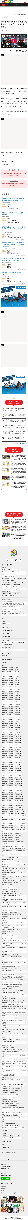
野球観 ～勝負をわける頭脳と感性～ (10, 1016)
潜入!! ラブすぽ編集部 (7, 601)
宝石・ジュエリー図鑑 (7, 885)
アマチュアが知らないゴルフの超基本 (10, 986)
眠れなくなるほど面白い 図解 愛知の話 (11, 697)
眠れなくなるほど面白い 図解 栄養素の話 (11, 740)
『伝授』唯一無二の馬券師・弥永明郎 (10, 609)
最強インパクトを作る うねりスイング (11, 988)
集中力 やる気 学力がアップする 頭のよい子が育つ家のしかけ (14, 919)
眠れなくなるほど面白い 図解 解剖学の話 (11, 745)
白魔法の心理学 (15, 954)
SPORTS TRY (5, 650)
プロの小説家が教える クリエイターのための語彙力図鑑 (14, 1071)
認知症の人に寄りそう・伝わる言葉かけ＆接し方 (13, 929)
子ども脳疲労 (5, 916)
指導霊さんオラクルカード (19, 1084)
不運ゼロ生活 (5, 1092)
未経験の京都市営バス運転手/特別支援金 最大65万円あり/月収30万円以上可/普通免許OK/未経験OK (13, 244)
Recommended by (16, 443)
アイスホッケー (16, 593)
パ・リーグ (19, 1138)
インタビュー (5, 1135)
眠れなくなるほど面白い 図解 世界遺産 (11, 715)
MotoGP (12, 595)
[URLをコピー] (23, 51)
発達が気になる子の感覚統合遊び (9, 912)
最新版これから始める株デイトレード (10, 1099)
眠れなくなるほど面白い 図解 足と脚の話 (11, 736)
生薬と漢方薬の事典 (6, 1107)
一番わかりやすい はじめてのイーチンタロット (13, 1086)
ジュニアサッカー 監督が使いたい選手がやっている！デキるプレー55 (14, 971)
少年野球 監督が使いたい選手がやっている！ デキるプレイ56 (14, 1022)
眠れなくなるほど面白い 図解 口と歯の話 (11, 743)
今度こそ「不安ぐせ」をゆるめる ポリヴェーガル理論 (14, 940)
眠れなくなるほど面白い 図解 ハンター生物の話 (13, 813)
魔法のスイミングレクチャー (8, 1045)
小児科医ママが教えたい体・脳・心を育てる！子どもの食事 (14, 896)
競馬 (15, 5)
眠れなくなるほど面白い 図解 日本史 (10, 693)
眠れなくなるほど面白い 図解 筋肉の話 (11, 704)
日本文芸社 (4, 655)
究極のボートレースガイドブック (9, 1097)
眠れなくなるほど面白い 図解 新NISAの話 (11, 788)
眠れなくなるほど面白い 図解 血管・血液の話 (12, 801)
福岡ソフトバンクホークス (20, 582)
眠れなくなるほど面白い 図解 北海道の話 (11, 770)
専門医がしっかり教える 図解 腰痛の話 (11, 833)
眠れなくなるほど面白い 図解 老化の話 (11, 734)
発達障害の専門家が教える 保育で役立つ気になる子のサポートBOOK (14, 907)
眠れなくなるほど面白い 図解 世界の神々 (11, 758)
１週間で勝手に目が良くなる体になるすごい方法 (13, 846)
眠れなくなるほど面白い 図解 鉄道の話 (11, 719)
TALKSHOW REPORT (7, 630)
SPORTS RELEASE (7, 1141)
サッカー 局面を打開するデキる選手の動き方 (12, 1033)
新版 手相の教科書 (6, 1077)
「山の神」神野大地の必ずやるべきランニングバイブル (14, 1042)
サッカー (4, 569)
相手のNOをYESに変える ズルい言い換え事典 (12, 1061)
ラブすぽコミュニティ (7, 659)
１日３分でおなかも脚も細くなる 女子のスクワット (14, 880)
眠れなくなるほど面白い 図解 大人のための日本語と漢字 (14, 820)
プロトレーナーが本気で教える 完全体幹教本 (12, 1049)
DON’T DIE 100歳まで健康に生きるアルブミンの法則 (14, 868)
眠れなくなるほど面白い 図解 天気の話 (11, 721)
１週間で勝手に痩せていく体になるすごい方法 (12, 844)
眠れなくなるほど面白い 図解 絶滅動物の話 (12, 781)
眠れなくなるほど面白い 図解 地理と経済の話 (12, 798)
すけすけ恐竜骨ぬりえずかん (8, 887)
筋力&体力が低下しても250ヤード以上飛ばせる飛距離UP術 (14, 1009)
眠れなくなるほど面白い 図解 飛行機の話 (11, 768)
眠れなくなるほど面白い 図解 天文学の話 (11, 760)
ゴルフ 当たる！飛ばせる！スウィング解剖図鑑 (13, 990)
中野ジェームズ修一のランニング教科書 (11, 1039)
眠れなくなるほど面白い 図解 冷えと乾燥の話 (12, 807)
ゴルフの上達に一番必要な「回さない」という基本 (13, 982)
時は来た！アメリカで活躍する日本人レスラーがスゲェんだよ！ (14, 614)
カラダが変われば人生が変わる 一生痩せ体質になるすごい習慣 (14, 873)
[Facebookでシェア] (14, 51)
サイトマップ (4, 1171)
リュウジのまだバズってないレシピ (10, 1125)
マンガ (3, 621)
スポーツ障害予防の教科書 (8, 1047)
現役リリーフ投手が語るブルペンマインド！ (12, 607)
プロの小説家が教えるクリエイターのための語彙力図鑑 (14, 1067)
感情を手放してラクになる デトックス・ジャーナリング (14, 951)
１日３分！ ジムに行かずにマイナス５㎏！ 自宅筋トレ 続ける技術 (14, 1056)
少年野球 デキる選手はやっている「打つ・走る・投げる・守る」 (14, 1026)
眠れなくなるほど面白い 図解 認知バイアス (12, 792)
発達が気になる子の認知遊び (8, 910)
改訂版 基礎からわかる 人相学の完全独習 (11, 1082)
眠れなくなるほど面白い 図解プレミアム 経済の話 (13, 827)
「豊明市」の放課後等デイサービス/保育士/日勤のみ (12, 213)
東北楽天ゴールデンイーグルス (9, 580)
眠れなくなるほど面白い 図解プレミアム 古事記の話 (14, 825)
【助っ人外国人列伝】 (19, 642)
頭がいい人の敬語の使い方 (8, 974)
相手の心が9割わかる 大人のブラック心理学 (12, 957)
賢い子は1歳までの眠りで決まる (9, 891)
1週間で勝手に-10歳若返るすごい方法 (10, 839)
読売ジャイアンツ (15, 569)
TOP (2, 14)
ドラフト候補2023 (6, 584)
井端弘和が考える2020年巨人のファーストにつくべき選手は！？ (15, 174)
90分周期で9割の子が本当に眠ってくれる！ (12, 893)
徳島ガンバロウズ (6, 591)
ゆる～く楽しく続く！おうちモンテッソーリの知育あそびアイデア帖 (14, 903)
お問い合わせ (4, 1173)
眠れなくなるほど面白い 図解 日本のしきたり (12, 805)
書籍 (3, 665)
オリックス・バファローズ (8, 576)
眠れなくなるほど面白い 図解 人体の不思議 (12, 790)
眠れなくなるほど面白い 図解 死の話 (10, 676)
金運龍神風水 (13, 1092)
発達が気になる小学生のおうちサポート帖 (11, 914)
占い (3, 618)
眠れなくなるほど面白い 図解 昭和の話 (11, 708)
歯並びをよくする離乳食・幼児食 (9, 889)
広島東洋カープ (14, 572)
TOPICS (4, 1133)
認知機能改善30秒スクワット (8, 931)
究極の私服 (4, 1130)
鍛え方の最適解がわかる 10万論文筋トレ (11, 882)
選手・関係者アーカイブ (8, 1153)
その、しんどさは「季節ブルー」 (9, 936)
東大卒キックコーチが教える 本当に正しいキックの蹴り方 (14, 1036)
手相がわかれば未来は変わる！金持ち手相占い (12, 1080)
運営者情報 (3, 1164)
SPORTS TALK (7, 14)
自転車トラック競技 (6, 593)
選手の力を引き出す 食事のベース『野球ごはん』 (13, 611)
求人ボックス (23, 209)
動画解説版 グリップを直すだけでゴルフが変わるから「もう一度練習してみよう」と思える (14, 1003)
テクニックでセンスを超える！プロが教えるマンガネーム (14, 1118)
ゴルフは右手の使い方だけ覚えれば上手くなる (12, 992)
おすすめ (4, 662)
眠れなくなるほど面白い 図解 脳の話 (10, 682)
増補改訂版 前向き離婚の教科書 (9, 968)
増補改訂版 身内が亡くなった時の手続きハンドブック (14, 923)
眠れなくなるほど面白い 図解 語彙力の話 (11, 751)
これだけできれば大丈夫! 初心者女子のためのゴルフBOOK (14, 1012)
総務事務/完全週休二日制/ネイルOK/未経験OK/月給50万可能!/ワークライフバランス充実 (13, 228)
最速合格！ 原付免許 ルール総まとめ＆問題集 (12, 980)
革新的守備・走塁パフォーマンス (9, 1031)
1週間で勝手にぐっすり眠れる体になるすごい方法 (13, 848)
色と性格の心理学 (6, 954)
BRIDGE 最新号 (6, 637)
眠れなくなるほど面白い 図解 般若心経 (11, 723)
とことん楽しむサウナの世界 (8, 1123)
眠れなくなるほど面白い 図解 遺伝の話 (11, 699)
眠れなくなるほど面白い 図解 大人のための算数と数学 (14, 816)
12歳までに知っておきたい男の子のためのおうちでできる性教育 (14, 899)
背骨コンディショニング (7, 876)
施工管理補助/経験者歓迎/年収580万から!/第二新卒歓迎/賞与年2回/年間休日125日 (13, 199)
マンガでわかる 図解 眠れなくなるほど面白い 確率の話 (14, 830)
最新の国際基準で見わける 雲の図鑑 (10, 1103)
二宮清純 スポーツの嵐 (7, 642)
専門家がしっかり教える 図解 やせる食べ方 (12, 835)
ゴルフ (11, 5)
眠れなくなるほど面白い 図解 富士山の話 (11, 755)
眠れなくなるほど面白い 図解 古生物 (10, 687)
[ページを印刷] (26, 51)
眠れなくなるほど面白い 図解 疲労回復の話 (12, 794)
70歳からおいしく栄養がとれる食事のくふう (12, 870)
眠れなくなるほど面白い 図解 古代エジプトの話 (13, 811)
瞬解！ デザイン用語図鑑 (8, 1121)
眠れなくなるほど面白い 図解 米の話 (10, 672)
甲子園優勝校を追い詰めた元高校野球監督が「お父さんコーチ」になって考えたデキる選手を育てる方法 (14, 604)
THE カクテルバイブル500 (8, 1110)
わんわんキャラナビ (6, 1084)
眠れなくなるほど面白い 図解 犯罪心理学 (11, 764)
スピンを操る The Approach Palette (10, 998)
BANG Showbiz (6, 1148)
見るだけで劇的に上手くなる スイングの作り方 (13, 1000)
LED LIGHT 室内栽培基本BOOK (9, 1105)
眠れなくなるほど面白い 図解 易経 (10, 667)
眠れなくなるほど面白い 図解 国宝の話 (11, 706)
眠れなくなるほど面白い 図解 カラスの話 (11, 747)
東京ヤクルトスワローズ (20, 574)
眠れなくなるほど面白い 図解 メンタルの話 (12, 773)
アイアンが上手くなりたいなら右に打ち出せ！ (12, 984)
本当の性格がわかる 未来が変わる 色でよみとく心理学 (14, 959)
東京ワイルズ (5, 595)
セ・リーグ (12, 1138)
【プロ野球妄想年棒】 (7, 644)
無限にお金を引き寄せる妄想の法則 (10, 1095)
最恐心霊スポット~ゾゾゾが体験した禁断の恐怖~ (13, 1128)
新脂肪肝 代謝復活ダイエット (9, 866)
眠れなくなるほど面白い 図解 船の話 (10, 684)
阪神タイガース (5, 572)
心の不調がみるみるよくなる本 (9, 938)
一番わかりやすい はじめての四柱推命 (11, 1088)
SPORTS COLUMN (6, 640)
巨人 (7, 30)
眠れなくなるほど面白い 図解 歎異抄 (10, 691)
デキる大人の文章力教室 (7, 1059)
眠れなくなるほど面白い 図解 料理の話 (11, 732)
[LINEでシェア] (17, 51)
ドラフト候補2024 (16, 584)
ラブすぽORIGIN (6, 648)
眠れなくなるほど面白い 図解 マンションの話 (12, 809)
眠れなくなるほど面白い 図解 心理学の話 (11, 753)
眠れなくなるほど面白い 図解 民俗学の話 (11, 762)
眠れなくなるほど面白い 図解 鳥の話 (10, 680)
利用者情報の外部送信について (8, 1166)
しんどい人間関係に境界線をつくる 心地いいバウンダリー (14, 948)
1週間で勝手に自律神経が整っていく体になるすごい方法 (14, 854)
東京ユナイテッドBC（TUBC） (19, 589)
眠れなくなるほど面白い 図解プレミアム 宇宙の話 (13, 823)
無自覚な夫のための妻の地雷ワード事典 (11, 966)
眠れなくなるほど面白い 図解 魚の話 (10, 674)
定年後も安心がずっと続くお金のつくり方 (11, 1101)
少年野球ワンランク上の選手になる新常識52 (12, 1020)
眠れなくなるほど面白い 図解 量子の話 (11, 730)
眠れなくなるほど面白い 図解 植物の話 (11, 710)
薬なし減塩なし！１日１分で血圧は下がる (11, 862)
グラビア (20, 5)
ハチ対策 (18, 1135)
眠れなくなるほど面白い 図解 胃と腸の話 (11, 738)
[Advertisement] (14, 70)
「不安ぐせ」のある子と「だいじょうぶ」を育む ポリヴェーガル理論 (14, 944)
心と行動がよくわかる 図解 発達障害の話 (11, 837)
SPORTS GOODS (22, 650)
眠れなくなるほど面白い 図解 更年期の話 (11, 749)
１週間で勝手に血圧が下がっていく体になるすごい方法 (14, 851)
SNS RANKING (5, 1138)
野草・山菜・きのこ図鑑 (18, 1107)
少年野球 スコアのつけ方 (8, 1018)
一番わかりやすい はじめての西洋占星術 (11, 1090)
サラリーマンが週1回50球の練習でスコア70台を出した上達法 (14, 995)
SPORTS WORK (12, 650)
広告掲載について (5, 1168)
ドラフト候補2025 (6, 587)
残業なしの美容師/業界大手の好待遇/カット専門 (13, 273)
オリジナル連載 (6, 599)
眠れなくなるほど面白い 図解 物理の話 (11, 727)
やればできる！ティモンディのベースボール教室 (13, 1029)
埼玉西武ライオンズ (21, 578)
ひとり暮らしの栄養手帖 (7, 859)
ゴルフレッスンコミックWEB (7, 1193)
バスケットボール (6, 589)
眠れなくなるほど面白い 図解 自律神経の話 (12, 803)
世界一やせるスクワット (7, 878)
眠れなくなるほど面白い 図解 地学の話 (11, 717)
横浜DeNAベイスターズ (7, 574)
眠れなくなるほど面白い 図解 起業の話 (11, 702)
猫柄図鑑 (18, 1110)
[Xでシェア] (11, 51)
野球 (8, 5)
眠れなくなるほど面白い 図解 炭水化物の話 (12, 786)
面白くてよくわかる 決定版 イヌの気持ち (11, 1112)
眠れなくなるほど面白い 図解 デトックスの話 (12, 796)
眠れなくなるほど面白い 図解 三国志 (10, 689)
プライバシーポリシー (6, 1162)
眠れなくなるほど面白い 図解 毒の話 (10, 678)
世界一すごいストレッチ (20, 876)
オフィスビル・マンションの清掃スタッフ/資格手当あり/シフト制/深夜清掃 (13, 259)
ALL (3, 5)
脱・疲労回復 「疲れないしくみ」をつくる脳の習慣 (14, 864)
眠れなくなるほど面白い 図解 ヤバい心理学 (12, 775)
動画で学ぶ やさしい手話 (8, 933)
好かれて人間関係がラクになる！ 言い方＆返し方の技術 (14, 1063)
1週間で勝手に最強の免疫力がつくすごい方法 (12, 841)
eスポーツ (14, 591)
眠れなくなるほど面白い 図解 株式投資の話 (12, 779)
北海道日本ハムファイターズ (8, 578)
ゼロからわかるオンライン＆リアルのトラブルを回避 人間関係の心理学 (14, 963)
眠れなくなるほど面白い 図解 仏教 (10, 669)
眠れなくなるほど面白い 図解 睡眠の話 (11, 712)
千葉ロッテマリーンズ (7, 582)
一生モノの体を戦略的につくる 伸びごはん (12, 857)
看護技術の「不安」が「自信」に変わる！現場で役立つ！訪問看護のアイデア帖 (14, 926)
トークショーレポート (6, 1175)
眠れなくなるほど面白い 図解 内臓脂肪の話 (12, 783)
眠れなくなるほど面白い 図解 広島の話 (11, 725)
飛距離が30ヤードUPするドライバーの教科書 (12, 1006)
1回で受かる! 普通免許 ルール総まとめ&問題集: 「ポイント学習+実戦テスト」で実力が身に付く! (14, 976)
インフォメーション (7, 653)
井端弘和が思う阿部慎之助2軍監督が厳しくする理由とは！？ (13, 184)
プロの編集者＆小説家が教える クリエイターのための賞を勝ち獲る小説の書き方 (14, 1074)
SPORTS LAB (5, 633)
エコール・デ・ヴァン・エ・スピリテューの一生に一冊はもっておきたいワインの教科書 (14, 1114)
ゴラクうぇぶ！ (5, 623)
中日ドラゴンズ (23, 572)
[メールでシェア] (20, 51)
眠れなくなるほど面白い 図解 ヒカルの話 (11, 766)
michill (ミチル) (6, 1144)
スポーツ (4, 567)
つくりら (3, 1190)
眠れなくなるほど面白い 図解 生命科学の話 (12, 777)
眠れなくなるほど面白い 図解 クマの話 (11, 695)
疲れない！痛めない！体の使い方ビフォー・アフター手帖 (14, 1052)
